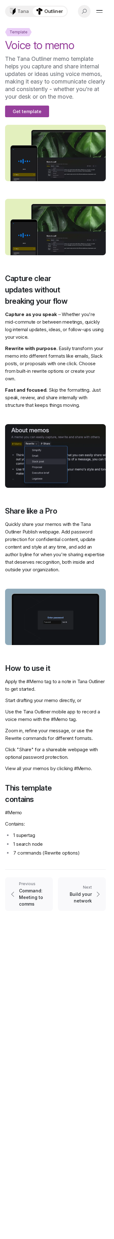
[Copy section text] (80, 290)
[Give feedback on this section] (101, 290)
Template (19, 32)
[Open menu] (99, 11)
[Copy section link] (91, 290)
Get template (27, 111)
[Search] (84, 11)
